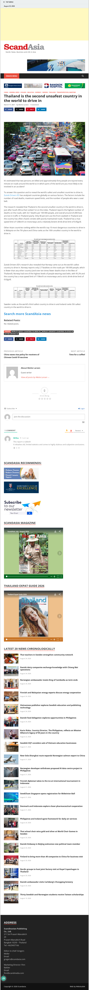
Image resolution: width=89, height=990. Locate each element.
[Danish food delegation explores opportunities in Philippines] (11, 718)
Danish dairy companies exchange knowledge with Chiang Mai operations (49, 668)
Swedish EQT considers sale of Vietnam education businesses (48, 743)
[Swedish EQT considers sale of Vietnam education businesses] (11, 743)
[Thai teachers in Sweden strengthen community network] (11, 655)
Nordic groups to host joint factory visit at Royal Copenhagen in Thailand (49, 870)
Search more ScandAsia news (27, 314)
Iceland (23, 92)
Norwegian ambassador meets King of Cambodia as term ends (49, 680)
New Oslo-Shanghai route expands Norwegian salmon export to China (52, 755)
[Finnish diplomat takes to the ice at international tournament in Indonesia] (11, 781)
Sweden (45, 92)
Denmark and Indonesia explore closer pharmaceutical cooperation (51, 806)
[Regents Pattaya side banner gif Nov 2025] (21, 492)
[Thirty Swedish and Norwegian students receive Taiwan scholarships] (11, 895)
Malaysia (30, 92)
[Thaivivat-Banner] (75, 87)
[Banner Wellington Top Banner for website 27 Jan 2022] (33, 87)
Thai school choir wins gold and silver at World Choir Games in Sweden (49, 832)
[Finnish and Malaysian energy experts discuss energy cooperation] (11, 693)
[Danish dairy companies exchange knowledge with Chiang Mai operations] (11, 667)
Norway (38, 92)
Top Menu (9, 2)
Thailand (52, 92)
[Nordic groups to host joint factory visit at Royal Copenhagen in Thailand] (11, 869)
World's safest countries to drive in (26, 331)
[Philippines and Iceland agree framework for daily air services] (11, 819)
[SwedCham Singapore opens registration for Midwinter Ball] (11, 794)
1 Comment (34, 105)
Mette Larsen (24, 105)
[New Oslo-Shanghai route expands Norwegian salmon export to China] (11, 756)
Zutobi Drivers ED (11, 195)
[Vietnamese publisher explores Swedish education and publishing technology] (11, 705)
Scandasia (22, 986)
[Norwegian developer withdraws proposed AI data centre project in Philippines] (11, 768)
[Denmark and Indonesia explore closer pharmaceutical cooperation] (11, 806)
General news (14, 92)
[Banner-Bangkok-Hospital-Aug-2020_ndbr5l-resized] (53, 87)
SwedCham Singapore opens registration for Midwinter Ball (47, 793)
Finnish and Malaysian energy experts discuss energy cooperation (50, 692)
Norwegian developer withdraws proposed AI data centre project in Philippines (51, 769)
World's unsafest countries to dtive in (57, 331)
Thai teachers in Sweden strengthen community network (46, 654)
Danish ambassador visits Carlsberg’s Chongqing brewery (46, 882)
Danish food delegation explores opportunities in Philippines (48, 718)
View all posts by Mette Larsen (35, 377)
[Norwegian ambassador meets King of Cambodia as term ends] (11, 680)
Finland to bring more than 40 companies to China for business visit (51, 856)
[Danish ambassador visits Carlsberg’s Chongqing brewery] (11, 882)
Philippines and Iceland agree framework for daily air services (48, 819)
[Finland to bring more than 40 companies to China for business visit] (11, 857)
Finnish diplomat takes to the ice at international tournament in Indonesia (50, 782)
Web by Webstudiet (77, 986)
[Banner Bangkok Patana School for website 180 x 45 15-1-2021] (13, 87)
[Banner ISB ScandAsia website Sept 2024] (56, 70)
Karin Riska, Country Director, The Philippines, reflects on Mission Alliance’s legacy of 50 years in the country (50, 731)
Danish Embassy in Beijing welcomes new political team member (50, 844)
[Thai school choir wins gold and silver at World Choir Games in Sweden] (11, 831)
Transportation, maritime (66, 92)
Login (82, 408)
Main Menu (12, 76)
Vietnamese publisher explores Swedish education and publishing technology (50, 706)
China (6, 92)
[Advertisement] (44, 24)
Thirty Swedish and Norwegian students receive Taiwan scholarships (52, 894)
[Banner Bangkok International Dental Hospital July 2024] (21, 478)
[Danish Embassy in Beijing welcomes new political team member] (11, 844)
